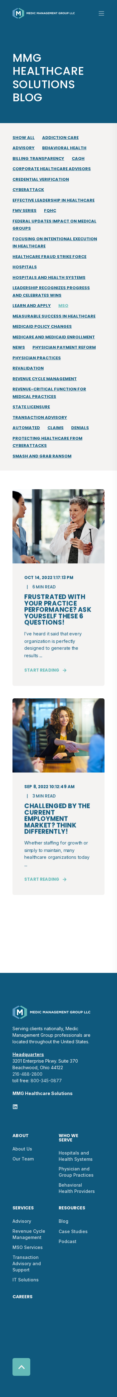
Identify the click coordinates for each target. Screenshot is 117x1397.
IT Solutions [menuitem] (25, 1279)
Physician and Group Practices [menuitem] (76, 1172)
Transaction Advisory (39, 417)
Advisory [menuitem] (21, 1221)
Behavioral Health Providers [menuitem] (77, 1188)
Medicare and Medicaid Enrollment (53, 337)
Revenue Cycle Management (44, 379)
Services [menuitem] (23, 1208)
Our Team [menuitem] (23, 1158)
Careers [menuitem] (22, 1297)
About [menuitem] (20, 1136)
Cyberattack (28, 190)
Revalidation (28, 368)
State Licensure (31, 407)
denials (80, 428)
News (18, 347)
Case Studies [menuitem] (73, 1231)
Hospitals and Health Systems (48, 277)
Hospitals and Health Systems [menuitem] (76, 1156)
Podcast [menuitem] (67, 1241)
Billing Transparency (38, 158)
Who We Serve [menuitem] (68, 1138)
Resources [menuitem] (72, 1208)
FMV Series (24, 210)
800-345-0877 (46, 1080)
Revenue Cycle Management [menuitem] (28, 1234)
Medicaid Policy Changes (42, 326)
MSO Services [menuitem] (27, 1247)
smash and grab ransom (41, 456)
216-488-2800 (27, 1074)
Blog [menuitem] (63, 1221)
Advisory (23, 148)
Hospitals (24, 267)
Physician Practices (36, 358)
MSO (63, 306)
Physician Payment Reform (64, 347)
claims (55, 428)
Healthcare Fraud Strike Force (49, 257)
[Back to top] (21, 1367)
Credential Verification (40, 179)
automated (26, 428)
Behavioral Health (64, 148)
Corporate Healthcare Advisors (51, 169)
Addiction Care (60, 138)
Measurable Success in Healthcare (53, 316)
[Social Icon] (15, 1106)
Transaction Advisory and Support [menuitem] (26, 1263)
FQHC (50, 210)
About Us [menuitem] (22, 1148)
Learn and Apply (31, 306)
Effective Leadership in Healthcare (53, 200)
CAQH (78, 158)
